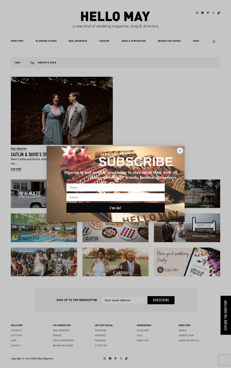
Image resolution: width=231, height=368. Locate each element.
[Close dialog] (180, 151)
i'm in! (115, 208)
